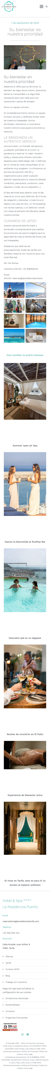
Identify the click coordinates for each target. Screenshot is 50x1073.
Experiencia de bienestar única (25, 795)
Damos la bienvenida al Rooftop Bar (25, 541)
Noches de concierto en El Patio (25, 734)
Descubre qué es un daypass (25, 638)
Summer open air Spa (25, 445)
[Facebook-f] (27, 1034)
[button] (46, 7)
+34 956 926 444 (11, 933)
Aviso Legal (28, 1054)
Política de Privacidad (30, 1051)
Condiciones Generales (11, 1051)
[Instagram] (22, 1034)
